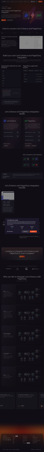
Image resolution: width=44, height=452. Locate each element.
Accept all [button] (33, 231)
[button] (10, 231)
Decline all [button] (26, 231)
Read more (11, 224)
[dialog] (22, 226)
